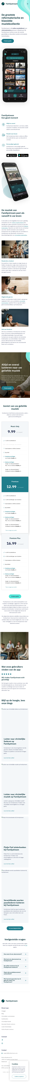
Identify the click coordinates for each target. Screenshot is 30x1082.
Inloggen (4, 1011)
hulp (26, 945)
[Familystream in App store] (11, 155)
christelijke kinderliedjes (21, 235)
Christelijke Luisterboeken (8, 1016)
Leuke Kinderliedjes (6, 1026)
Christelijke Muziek (6, 1021)
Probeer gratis (7, 41)
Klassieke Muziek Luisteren (8, 1024)
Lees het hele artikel (9, 758)
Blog (3, 1013)
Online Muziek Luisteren (8, 1029)
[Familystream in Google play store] (23, 155)
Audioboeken (5, 1019)
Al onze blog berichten (15, 928)
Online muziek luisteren (18, 222)
